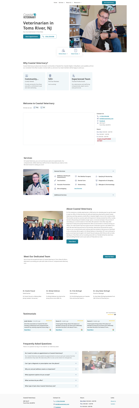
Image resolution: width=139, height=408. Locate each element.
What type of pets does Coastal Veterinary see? (40, 386)
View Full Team (109, 256)
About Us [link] (113, 401)
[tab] (36, 193)
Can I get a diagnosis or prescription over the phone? (42, 363)
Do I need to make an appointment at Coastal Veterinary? (44, 353)
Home (55, 2)
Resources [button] (77, 2)
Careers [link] (113, 404)
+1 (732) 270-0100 (60, 401)
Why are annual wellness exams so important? (40, 369)
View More (72, 241)
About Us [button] (68, 2)
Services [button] (61, 2)
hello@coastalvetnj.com (62, 404)
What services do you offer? (34, 380)
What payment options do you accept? (37, 375)
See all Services (78, 188)
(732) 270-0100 (49, 36)
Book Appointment (109, 2)
